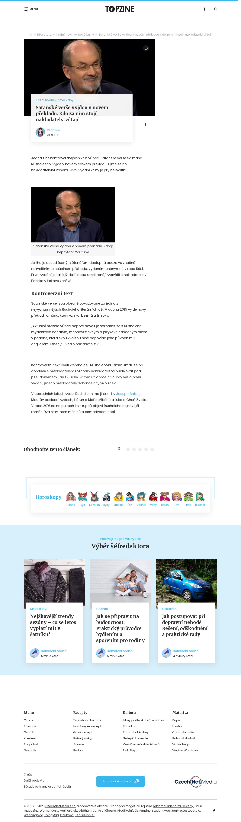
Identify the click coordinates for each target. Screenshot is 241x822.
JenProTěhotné (104, 810)
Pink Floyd (130, 750)
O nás (28, 774)
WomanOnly (49, 810)
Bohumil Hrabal (183, 738)
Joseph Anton (128, 393)
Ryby (106, 505)
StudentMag (161, 810)
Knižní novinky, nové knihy (75, 34)
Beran (165, 505)
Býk (83, 505)
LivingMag (51, 815)
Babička (129, 726)
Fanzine (145, 810)
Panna (71, 505)
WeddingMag (33, 815)
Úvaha (177, 726)
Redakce (53, 130)
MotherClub (68, 810)
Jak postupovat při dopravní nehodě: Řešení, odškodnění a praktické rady (185, 625)
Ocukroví (67, 815)
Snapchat (31, 744)
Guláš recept (83, 732)
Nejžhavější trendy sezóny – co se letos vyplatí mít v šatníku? (53, 625)
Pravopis (30, 726)
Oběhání (85, 810)
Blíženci (200, 505)
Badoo (78, 750)
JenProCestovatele (185, 810)
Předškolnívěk (127, 810)
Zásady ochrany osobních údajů (47, 786)
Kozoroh (94, 505)
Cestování (169, 609)
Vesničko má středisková (141, 744)
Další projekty (34, 780)
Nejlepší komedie (135, 738)
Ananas (78, 744)
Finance (102, 609)
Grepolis (30, 750)
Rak (188, 505)
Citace (29, 720)
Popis (176, 720)
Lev (177, 505)
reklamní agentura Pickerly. (173, 806)
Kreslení (30, 738)
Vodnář (141, 505)
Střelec (118, 505)
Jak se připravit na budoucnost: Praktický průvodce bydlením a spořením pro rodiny (120, 628)
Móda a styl (38, 609)
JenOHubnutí (85, 815)
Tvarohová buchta (87, 720)
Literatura (44, 34)
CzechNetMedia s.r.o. (60, 806)
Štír (130, 505)
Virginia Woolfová (185, 750)
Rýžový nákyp (83, 738)
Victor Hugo (181, 744)
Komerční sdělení (54, 651)
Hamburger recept (87, 726)
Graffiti (29, 732)
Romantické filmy (136, 732)
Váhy (153, 505)
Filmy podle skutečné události (144, 720)
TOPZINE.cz (30, 34)
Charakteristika (183, 732)
